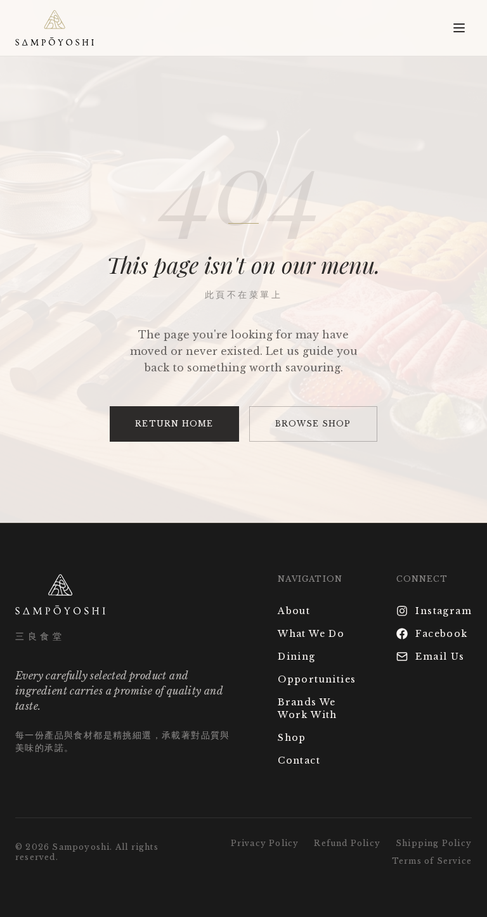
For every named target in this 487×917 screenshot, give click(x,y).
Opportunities (317, 679)
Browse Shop (313, 423)
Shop (292, 737)
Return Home (174, 423)
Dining (296, 656)
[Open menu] (459, 28)
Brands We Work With (307, 708)
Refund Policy (347, 843)
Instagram (443, 611)
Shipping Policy (434, 843)
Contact (299, 760)
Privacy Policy (265, 843)
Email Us (439, 656)
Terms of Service (432, 861)
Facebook (441, 633)
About (294, 611)
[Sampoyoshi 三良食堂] (54, 28)
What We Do (311, 633)
